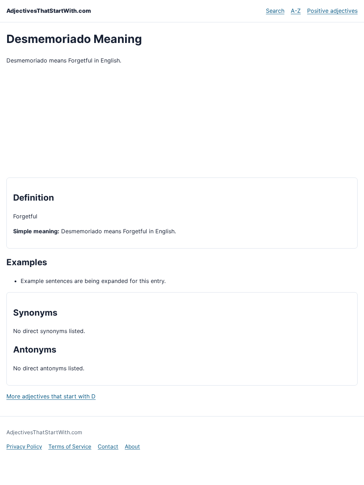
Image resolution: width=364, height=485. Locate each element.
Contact (108, 446)
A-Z (296, 10)
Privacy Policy (24, 446)
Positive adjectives (332, 10)
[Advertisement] (182, 121)
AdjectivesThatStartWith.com (48, 10)
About (132, 446)
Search (275, 10)
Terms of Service (69, 446)
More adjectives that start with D (51, 396)
